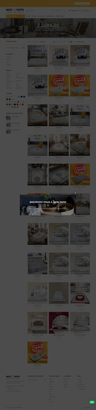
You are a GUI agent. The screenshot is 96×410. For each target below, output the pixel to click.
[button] (92, 402)
